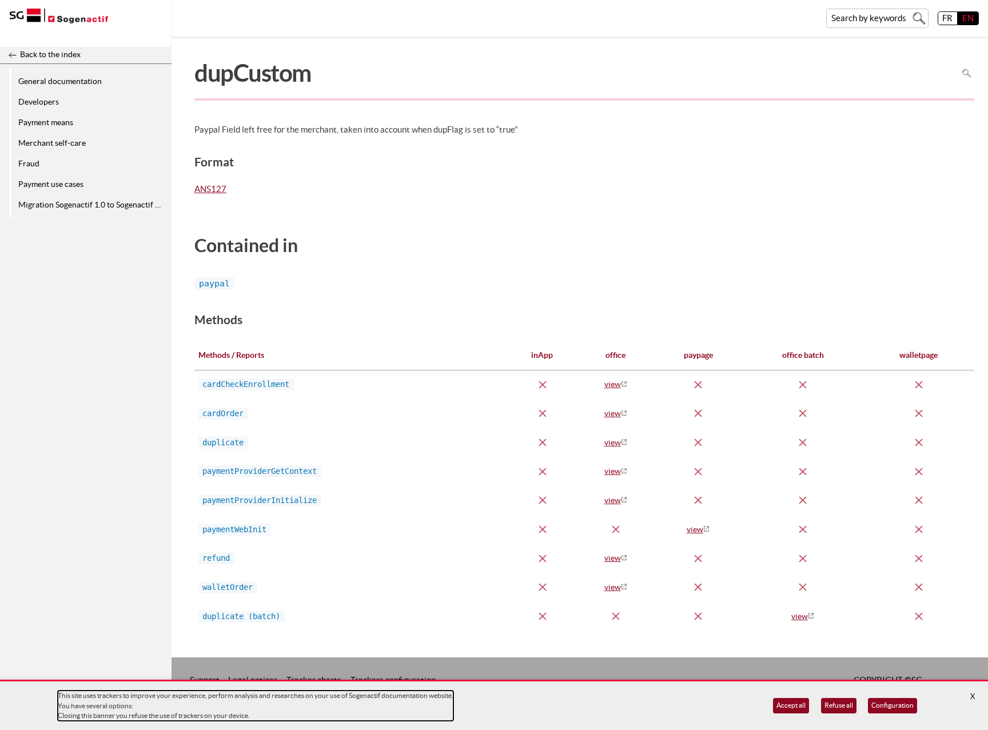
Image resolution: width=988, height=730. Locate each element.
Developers (38, 101)
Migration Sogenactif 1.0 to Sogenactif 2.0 (92, 204)
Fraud (28, 163)
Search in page (966, 73)
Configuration (892, 705)
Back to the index (50, 54)
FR (947, 18)
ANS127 (210, 190)
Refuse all (838, 705)
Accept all (791, 705)
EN (968, 18)
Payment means (45, 122)
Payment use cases (50, 184)
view (612, 384)
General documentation (60, 81)
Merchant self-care (52, 142)
